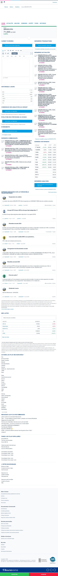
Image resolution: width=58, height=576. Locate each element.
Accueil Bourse (4, 438)
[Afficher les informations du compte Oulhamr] (4, 276)
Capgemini (3, 406)
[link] (10, 493)
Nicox (2, 372)
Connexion (55, 2)
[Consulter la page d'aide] (51, 2)
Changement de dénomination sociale (17, 248)
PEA (2, 483)
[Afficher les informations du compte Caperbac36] (4, 198)
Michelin (3, 362)
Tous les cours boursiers (6, 440)
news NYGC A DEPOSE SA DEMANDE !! (10, 425)
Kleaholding (4, 409)
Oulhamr (6, 283)
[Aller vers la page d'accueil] (4, 2)
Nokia (2, 375)
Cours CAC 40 (4, 442)
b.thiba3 (5, 243)
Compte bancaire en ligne (7, 468)
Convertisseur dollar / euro (7, 453)
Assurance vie (4, 473)
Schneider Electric (5, 363)
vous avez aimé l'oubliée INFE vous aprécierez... (22, 237)
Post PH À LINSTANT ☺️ (6, 428)
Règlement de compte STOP (7, 420)
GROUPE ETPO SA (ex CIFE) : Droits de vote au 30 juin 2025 (18, 162)
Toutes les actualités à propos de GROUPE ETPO (45, 139)
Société (31, 23)
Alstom (2, 380)
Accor (2, 404)
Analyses (17, 23)
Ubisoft (3, 399)
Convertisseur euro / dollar (7, 455)
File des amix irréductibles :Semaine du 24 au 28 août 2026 (14, 422)
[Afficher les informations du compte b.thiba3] (4, 237)
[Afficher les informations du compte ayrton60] (4, 211)
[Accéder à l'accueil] (2, 7)
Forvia (2, 382)
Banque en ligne (5, 466)
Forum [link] (36, 23)
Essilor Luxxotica (5, 360)
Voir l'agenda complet (6, 134)
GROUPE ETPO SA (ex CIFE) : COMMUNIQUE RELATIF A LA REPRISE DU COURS (47, 124)
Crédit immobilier (5, 474)
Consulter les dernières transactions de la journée (45, 49)
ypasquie (20, 205)
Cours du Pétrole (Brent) (6, 448)
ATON (4, 333)
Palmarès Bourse (5, 447)
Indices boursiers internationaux (8, 445)
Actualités (9, 23)
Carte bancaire (4, 469)
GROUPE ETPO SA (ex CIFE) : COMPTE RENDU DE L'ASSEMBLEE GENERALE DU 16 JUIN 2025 (17, 168)
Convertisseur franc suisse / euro (8, 460)
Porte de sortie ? (13, 275)
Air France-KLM (4, 358)
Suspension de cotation (15, 197)
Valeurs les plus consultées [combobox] (9, 317)
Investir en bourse (5, 481)
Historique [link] (43, 23)
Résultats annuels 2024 (15, 223)
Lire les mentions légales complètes (7, 309)
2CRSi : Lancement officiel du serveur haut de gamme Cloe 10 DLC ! (16, 430)
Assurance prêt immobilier (7, 479)
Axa (2, 357)
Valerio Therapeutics (6, 395)
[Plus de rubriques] (55, 23)
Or (3, 331)
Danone (3, 367)
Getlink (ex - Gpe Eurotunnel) (8, 369)
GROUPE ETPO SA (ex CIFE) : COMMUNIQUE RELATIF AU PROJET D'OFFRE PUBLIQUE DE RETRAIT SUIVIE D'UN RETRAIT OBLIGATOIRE (47, 117)
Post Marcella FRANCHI (6, 427)
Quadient (3, 384)
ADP (2, 390)
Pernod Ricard (4, 397)
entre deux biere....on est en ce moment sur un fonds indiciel (15, 423)
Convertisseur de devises (7, 451)
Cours (3, 23)
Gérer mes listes (5, 337)
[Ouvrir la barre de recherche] (49, 2)
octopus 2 (3, 432)
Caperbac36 (6, 205)
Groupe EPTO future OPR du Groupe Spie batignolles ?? (22, 210)
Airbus (2, 400)
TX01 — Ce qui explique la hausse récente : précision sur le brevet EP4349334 (19, 418)
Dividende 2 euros (14, 288)
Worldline (3, 407)
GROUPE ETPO (8, 29)
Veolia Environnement (6, 377)
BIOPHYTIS (5, 328)
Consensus (24, 23)
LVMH (2, 370)
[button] (1, 2)
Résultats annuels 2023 (13, 262)
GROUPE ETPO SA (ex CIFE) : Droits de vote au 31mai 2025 (46, 110)
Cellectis (3, 365)
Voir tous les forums (52, 192)
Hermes (3, 394)
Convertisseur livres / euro (7, 458)
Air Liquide (3, 402)
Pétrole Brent (5, 326)
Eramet (3, 378)
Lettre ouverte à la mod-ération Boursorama (11, 416)
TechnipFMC (4, 387)
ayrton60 (6, 218)
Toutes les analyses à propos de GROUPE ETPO (45, 189)
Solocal (3, 385)
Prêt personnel (4, 476)
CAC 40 (4, 323)
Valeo (2, 389)
